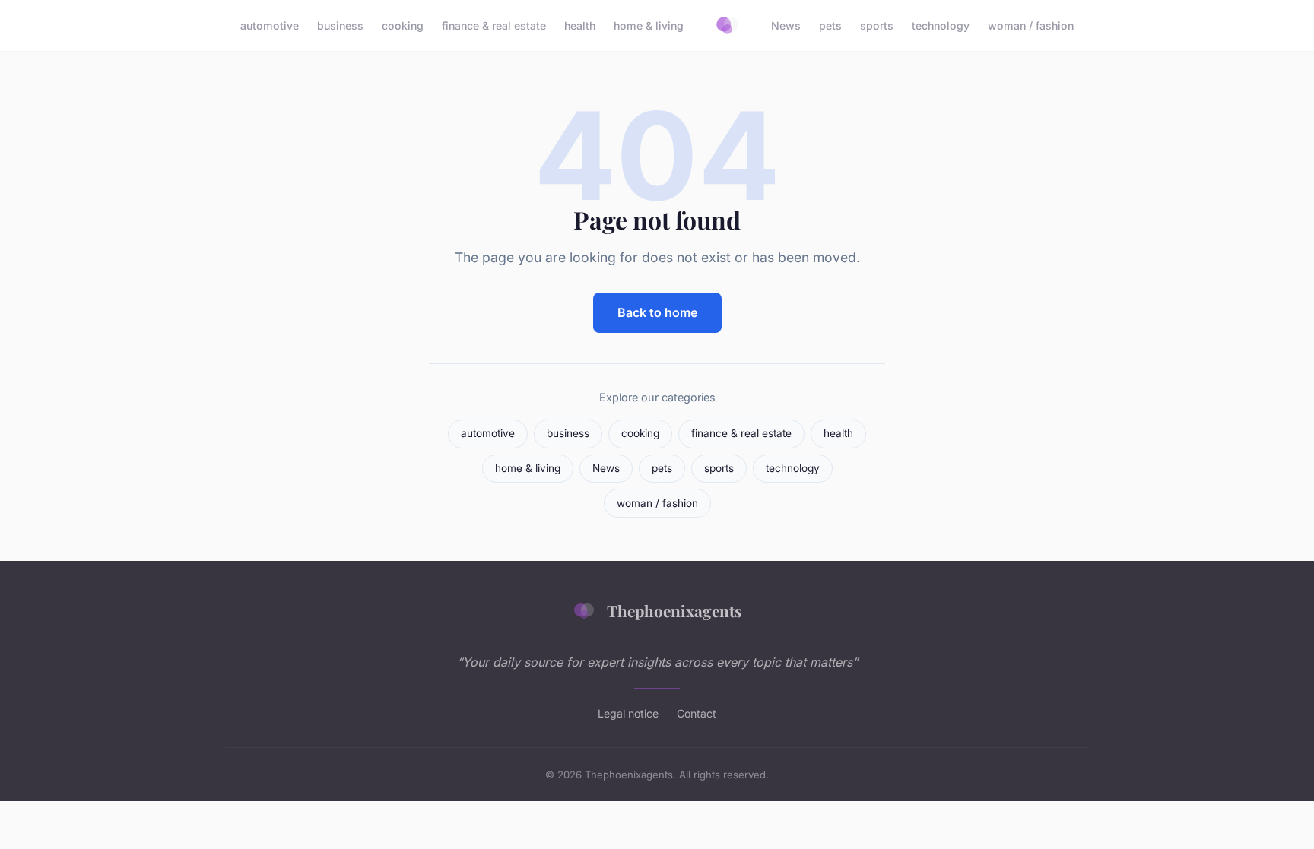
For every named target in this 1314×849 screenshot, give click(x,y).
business (340, 25)
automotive (269, 25)
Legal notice (628, 713)
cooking (403, 25)
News (786, 25)
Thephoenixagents (674, 610)
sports (876, 25)
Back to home (657, 312)
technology (941, 25)
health (579, 25)
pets (830, 25)
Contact (696, 713)
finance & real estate (494, 25)
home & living (649, 25)
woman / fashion (1031, 25)
